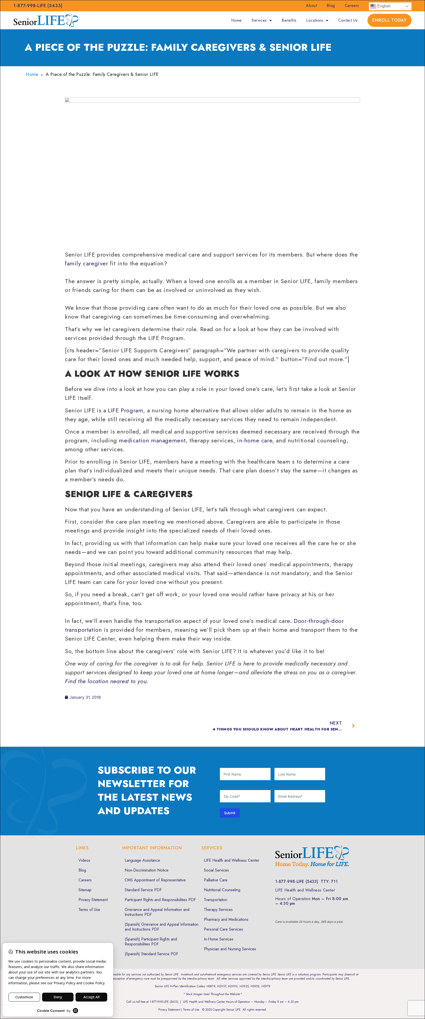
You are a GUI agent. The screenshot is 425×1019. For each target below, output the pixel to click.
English (383, 6)
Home (236, 20)
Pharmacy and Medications (226, 919)
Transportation (215, 900)
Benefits (289, 20)
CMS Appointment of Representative (155, 880)
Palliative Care (216, 880)
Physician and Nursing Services (230, 949)
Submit (229, 813)
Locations (314, 20)
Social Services (216, 870)
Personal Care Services (223, 929)
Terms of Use (89, 909)
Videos (84, 860)
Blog (331, 5)
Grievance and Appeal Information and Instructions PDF (157, 912)
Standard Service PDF (143, 890)
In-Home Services (218, 939)
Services (259, 20)
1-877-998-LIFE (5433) (38, 5)
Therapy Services (218, 909)
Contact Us (348, 20)
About (311, 5)
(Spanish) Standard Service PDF (151, 954)
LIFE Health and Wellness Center (231, 860)
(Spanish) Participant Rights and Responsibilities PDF (151, 941)
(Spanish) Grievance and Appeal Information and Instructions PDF (161, 927)
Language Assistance (142, 860)
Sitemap (84, 890)
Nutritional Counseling (222, 890)
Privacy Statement (93, 900)
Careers (352, 5)
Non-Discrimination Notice (146, 870)
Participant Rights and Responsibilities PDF (160, 900)
